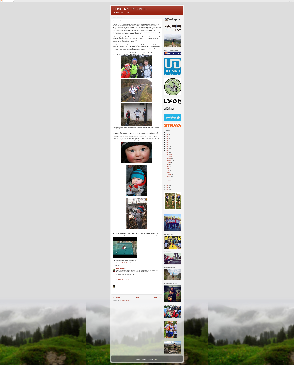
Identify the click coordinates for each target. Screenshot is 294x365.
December (169, 154)
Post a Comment (119, 291)
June (168, 166)
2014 (167, 144)
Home (137, 297)
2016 (167, 140)
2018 (167, 136)
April (168, 170)
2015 (167, 142)
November (169, 156)
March (169, 172)
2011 (167, 150)
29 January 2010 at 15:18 (122, 279)
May (168, 168)
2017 (167, 138)
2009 (167, 185)
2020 (167, 132)
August (169, 162)
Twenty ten (169, 182)
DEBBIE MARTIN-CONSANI (130, 9)
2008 (167, 187)
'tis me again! (170, 178)
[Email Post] (130, 262)
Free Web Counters (169, 111)
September (170, 160)
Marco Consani (120, 268)
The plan (169, 180)
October (169, 158)
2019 (167, 134)
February (169, 174)
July (168, 164)
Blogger (155, 359)
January (169, 176)
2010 (167, 152)
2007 (167, 189)
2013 (167, 146)
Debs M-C (118, 284)
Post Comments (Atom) (125, 300)
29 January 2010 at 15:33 (122, 288)
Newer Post (116, 297)
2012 (167, 148)
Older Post (157, 297)
